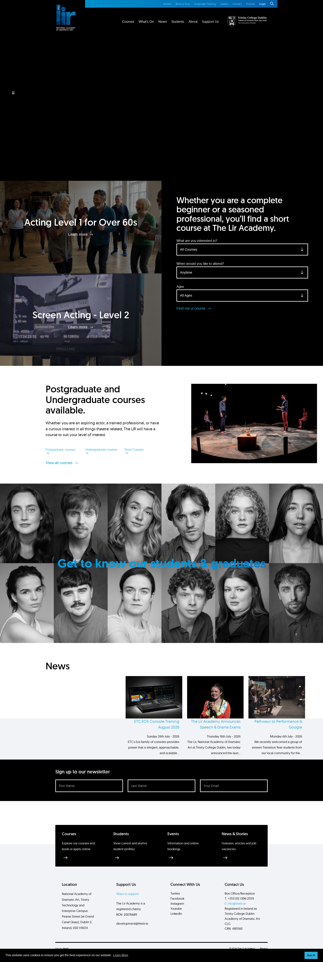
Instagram (177, 903)
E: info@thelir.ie (235, 903)
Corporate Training (205, 4)
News (162, 21)
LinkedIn (176, 913)
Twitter (175, 893)
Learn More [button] (120, 955)
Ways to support (127, 894)
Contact (237, 4)
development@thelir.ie (132, 923)
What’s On (146, 21)
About (193, 21)
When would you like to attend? (200, 263)
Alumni (167, 4)
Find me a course (191, 308)
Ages (180, 286)
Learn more (78, 234)
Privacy (264, 948)
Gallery (224, 4)
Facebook (177, 898)
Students (177, 21)
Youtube (176, 908)
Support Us (210, 21)
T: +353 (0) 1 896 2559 (239, 898)
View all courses (59, 462)
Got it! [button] (311, 955)
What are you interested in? (196, 240)
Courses (128, 21)
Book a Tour (183, 4)
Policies (250, 4)
